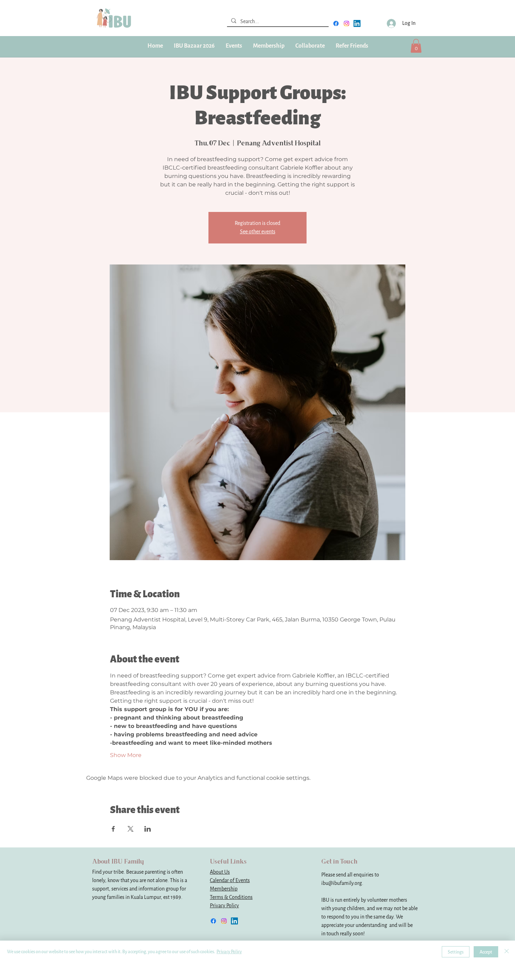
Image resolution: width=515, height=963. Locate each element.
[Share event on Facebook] (113, 829)
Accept (486, 952)
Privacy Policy (224, 905)
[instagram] (346, 23)
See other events (257, 231)
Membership (224, 889)
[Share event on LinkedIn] (147, 829)
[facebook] (335, 23)
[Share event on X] (130, 829)
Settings (456, 952)
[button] (268, 45)
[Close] (506, 951)
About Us (220, 872)
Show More (126, 755)
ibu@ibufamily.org (341, 883)
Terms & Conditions (231, 897)
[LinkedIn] (356, 23)
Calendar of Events (230, 880)
